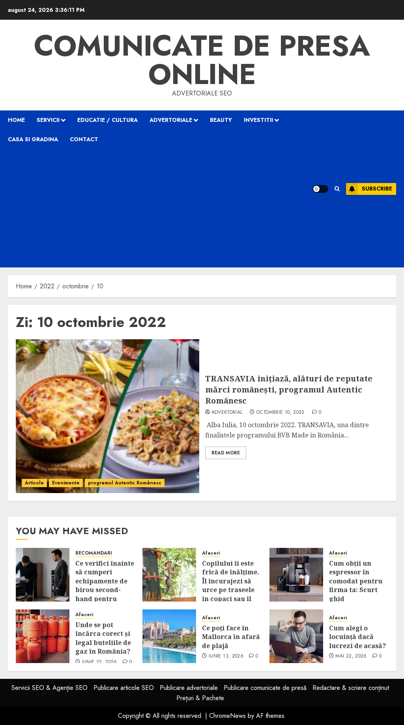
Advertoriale (171, 120)
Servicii (48, 120)
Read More (225, 452)
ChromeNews (227, 715)
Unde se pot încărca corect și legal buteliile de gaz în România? (103, 638)
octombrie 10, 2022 (280, 412)
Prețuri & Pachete (200, 698)
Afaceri (211, 553)
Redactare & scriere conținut (350, 687)
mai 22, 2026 (351, 656)
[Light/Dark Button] (320, 189)
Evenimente (66, 482)
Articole (34, 482)
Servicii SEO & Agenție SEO (49, 687)
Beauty (221, 120)
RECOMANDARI (93, 553)
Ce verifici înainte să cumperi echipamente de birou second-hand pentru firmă (104, 585)
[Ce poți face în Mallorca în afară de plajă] (169, 636)
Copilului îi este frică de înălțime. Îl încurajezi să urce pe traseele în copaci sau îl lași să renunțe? (230, 585)
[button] (337, 188)
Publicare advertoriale (189, 687)
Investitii (258, 120)
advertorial (227, 412)
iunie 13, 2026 (226, 656)
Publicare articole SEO (124, 687)
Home (16, 120)
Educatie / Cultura (107, 120)
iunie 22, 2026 (99, 662)
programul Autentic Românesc (124, 482)
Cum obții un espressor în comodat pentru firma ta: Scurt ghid (355, 581)
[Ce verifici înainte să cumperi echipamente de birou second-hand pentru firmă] (42, 575)
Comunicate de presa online (202, 60)
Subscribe (377, 188)
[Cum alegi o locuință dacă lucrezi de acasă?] (296, 636)
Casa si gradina (33, 139)
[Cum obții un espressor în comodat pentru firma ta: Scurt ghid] (296, 575)
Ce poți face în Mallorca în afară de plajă (231, 637)
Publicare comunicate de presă (265, 687)
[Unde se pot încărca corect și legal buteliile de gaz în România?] (42, 636)
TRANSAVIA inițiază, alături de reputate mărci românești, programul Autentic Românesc (288, 389)
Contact (84, 139)
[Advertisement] (160, 208)
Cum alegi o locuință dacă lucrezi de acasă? (357, 637)
